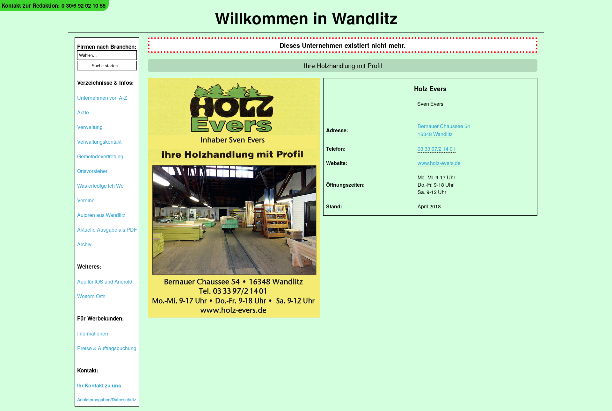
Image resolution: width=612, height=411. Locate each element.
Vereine (86, 200)
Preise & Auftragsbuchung (106, 348)
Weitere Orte (91, 296)
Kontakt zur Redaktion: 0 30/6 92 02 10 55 (54, 5)
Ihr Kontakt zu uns (99, 385)
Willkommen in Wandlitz (306, 17)
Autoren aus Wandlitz (101, 215)
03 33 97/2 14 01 (436, 148)
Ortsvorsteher (92, 171)
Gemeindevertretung (100, 156)
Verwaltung (90, 127)
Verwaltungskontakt (99, 141)
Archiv (84, 244)
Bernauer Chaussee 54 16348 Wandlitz (444, 130)
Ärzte (83, 112)
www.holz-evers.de (439, 163)
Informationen (92, 333)
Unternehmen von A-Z (102, 97)
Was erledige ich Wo (100, 185)
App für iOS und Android (104, 281)
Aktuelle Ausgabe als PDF (107, 229)
